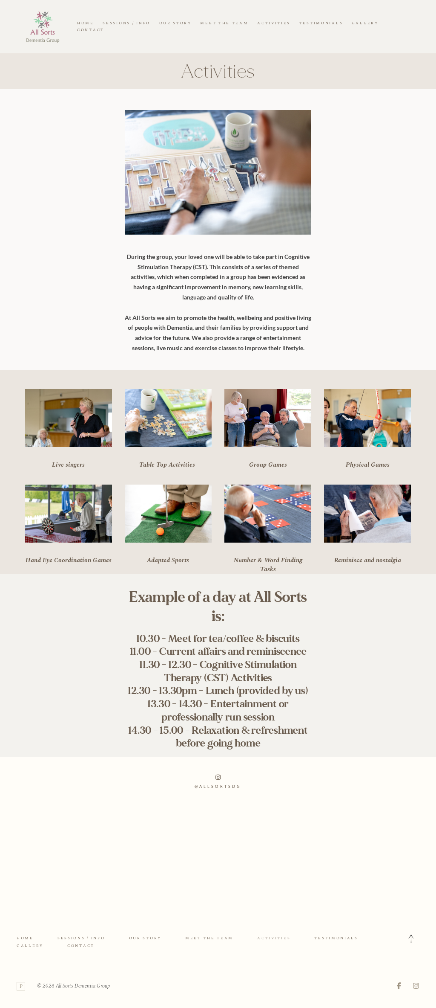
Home (85, 23)
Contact (90, 30)
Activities (273, 23)
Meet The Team (224, 23)
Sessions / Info (126, 23)
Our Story (175, 23)
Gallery (365, 23)
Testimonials (321, 23)
